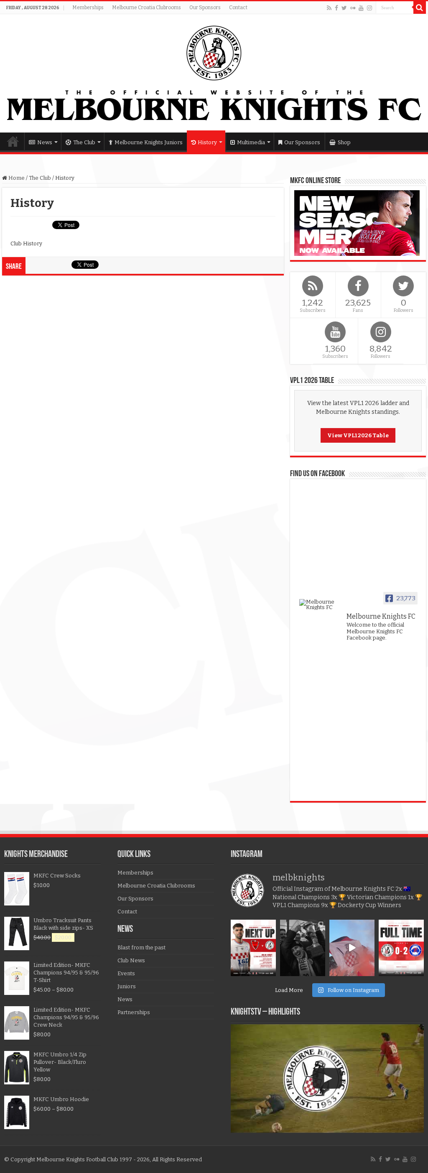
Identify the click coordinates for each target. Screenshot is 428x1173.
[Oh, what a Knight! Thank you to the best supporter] (351, 948)
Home (13, 141)
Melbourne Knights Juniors (149, 142)
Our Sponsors (205, 7)
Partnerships (133, 1012)
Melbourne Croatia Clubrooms (146, 7)
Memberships (88, 7)
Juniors (126, 986)
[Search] (419, 7)
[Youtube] (361, 8)
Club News (131, 960)
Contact (238, 7)
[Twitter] (344, 8)
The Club (84, 142)
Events (126, 973)
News (44, 142)
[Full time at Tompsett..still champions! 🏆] (401, 948)
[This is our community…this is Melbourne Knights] (302, 948)
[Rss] (329, 8)
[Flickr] (352, 8)
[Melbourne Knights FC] (214, 73)
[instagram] (369, 8)
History (207, 142)
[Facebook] (336, 8)
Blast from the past (141, 947)
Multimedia (251, 142)
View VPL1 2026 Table (358, 435)
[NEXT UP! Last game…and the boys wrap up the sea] (253, 948)
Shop (344, 142)
